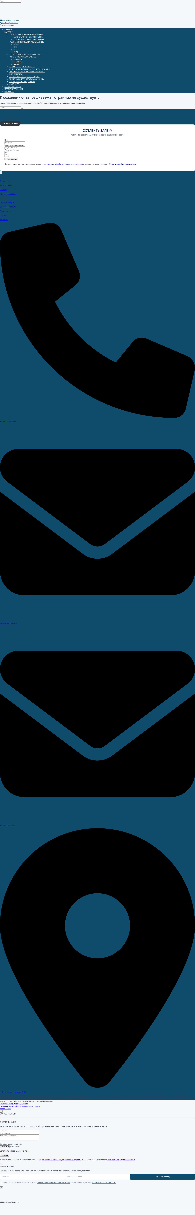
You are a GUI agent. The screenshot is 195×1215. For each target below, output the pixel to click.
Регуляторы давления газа (22, 67)
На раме (17, 64)
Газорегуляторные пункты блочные (26, 34)
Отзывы (3, 189)
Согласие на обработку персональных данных (20, 1106)
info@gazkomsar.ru (8, 825)
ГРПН (16, 47)
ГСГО (16, 49)
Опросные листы (13, 86)
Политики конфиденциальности (123, 164)
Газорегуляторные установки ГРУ (25, 54)
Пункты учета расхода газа (22, 57)
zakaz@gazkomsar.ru (9, 623)
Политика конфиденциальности (14, 1104)
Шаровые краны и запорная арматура (27, 71)
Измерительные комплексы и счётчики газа (30, 69)
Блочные (18, 62)
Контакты (9, 91)
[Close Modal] (1, 172)
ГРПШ (16, 44)
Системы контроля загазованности (26, 79)
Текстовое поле (12, 150)
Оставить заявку (11, 159)
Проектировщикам (14, 89)
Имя (6, 140)
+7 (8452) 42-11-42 (8, 421)
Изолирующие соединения (22, 81)
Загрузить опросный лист (11, 1144)
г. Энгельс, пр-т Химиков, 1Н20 (13, 1092)
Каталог (9, 32)
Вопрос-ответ (6, 211)
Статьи (3, 215)
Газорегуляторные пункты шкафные (26, 42)
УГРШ (16, 52)
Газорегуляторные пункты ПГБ (28, 37)
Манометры (14, 84)
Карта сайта (5, 1108)
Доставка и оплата (8, 207)
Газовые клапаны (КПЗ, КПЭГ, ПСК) (24, 76)
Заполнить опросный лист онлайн (14, 1151)
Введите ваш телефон (14, 145)
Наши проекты (6, 185)
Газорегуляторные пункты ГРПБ (29, 39)
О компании (5, 181)
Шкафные (18, 59)
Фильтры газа (15, 74)
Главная (8, 29)
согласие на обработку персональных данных (64, 164)
